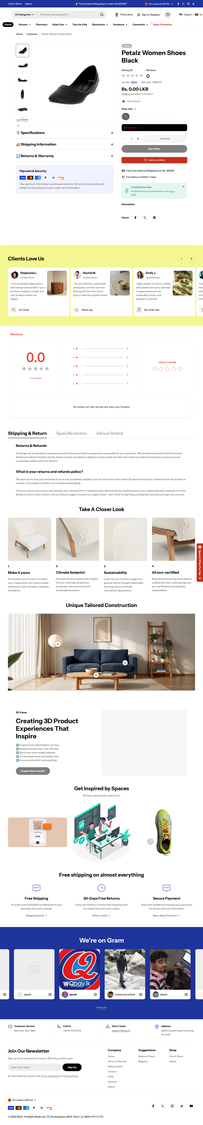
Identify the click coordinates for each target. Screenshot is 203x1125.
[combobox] (58, 14)
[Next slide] (191, 259)
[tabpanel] (101, 469)
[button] (154, 160)
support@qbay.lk (121, 1030)
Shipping (126, 94)
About (28, 3)
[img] (132, 76)
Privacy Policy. (71, 1076)
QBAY (134, 82)
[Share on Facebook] (135, 217)
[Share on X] (145, 217)
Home (19, 34)
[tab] (27, 434)
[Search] (102, 14)
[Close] (183, 187)
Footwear (32, 34)
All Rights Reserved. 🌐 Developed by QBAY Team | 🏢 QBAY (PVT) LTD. (63, 1116)
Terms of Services (50, 1076)
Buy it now (154, 148)
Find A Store (15, 3)
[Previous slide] (182, 259)
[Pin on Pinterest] (154, 217)
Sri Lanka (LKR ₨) (159, 3)
